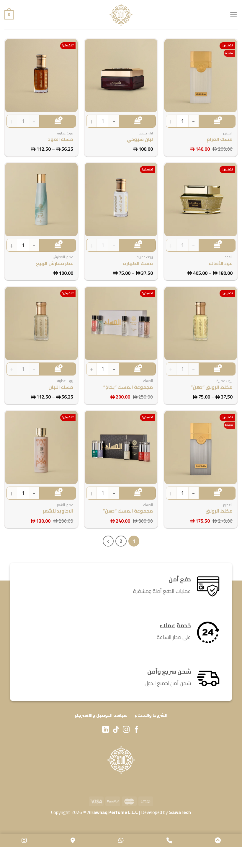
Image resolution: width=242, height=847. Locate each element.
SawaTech (180, 812)
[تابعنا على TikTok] (115, 730)
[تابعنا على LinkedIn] (105, 730)
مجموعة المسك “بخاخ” (128, 387)
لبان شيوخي (140, 139)
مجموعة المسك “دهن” (128, 511)
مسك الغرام (220, 139)
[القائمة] (234, 14)
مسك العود (60, 139)
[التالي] (108, 541)
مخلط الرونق (219, 511)
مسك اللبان (60, 387)
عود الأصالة (221, 263)
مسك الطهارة (138, 263)
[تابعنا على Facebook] (136, 730)
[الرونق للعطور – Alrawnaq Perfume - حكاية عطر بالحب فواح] (121, 15)
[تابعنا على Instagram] (126, 730)
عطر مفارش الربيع (54, 263)
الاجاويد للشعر (58, 511)
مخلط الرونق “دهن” (212, 387)
